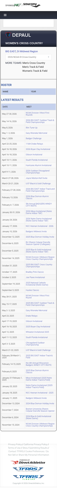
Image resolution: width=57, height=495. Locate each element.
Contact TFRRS (16, 451)
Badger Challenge (33, 138)
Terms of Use (14, 448)
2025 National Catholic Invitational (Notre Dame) (37, 284)
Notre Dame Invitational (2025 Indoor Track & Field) (39, 386)
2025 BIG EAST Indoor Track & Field (39, 356)
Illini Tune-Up (31, 127)
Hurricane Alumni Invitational (38, 165)
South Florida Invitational (37, 160)
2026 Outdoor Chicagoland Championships (37, 171)
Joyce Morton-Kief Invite (36, 178)
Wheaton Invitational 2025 (37, 332)
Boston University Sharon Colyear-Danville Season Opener (40, 410)
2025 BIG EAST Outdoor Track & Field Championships (40, 304)
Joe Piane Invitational (35, 277)
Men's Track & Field (33, 66)
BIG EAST (10, 51)
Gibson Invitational (34, 154)
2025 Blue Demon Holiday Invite (40, 237)
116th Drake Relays (34, 144)
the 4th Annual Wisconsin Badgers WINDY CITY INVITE (38, 364)
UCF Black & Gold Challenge (38, 183)
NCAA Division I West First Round (37, 296)
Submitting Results (38, 448)
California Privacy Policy (35, 444)
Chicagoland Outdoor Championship (35, 343)
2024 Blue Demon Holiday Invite (40, 403)
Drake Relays (32, 316)
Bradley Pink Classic (35, 272)
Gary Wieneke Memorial (36, 133)
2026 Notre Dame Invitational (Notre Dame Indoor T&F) (39, 219)
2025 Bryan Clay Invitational (38, 326)
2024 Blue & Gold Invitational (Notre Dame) (38, 417)
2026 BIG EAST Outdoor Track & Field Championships (40, 121)
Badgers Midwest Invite (36, 231)
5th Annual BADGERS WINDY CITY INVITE (39, 205)
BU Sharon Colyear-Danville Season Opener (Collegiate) (38, 243)
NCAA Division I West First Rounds (37, 114)
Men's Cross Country (33, 62)
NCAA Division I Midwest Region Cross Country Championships (40, 258)
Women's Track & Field (34, 70)
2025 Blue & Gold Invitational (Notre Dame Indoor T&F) (38, 250)
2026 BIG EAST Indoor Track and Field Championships (40, 190)
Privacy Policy (15, 444)
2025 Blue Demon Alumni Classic (37, 371)
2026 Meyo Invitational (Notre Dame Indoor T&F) (39, 212)
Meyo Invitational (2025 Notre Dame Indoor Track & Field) (39, 379)
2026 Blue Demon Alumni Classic (37, 197)
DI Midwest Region (27, 51)
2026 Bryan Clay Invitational (38, 149)
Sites (24, 448)
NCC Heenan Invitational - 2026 (39, 226)
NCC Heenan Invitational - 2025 (39, 393)
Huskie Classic (32, 290)
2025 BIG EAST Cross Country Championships (39, 265)
